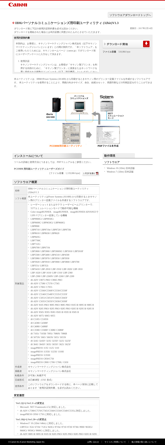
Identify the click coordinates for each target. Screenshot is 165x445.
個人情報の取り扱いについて (144, 442)
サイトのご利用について (115, 442)
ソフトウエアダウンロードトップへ (130, 15)
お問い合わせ (93, 442)
